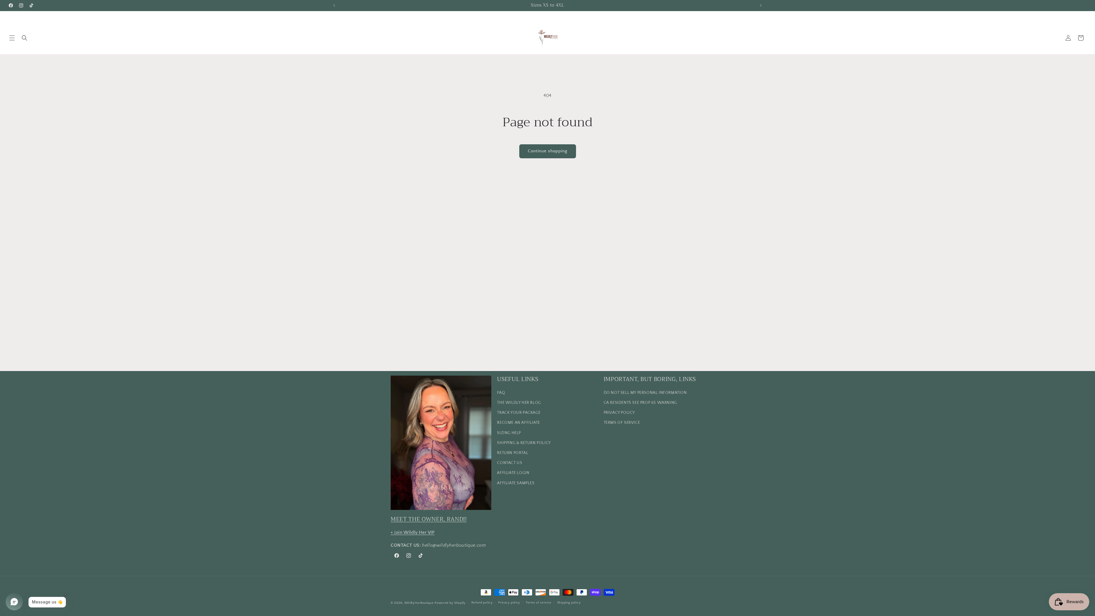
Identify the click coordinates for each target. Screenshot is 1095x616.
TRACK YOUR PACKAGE (518, 412)
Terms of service (538, 602)
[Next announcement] (761, 5)
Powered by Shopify (450, 603)
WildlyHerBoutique (419, 603)
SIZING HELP (509, 433)
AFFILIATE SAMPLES (515, 483)
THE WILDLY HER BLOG (519, 402)
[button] (12, 38)
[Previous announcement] (334, 5)
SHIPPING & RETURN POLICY (524, 443)
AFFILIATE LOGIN (513, 473)
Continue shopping (547, 151)
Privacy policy (509, 602)
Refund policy (482, 602)
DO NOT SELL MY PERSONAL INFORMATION (645, 392)
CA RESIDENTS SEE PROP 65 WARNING (640, 402)
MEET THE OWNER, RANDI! (429, 519)
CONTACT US (509, 463)
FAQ (501, 392)
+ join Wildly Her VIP (413, 532)
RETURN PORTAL (512, 453)
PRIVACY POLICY (619, 412)
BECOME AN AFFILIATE (518, 422)
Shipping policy (569, 602)
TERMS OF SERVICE (622, 422)
